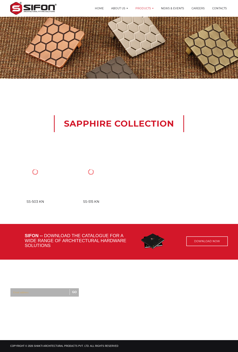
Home (99, 8)
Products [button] (143, 8)
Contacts (219, 8)
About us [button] (118, 8)
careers (198, 8)
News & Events (172, 8)
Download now (207, 241)
